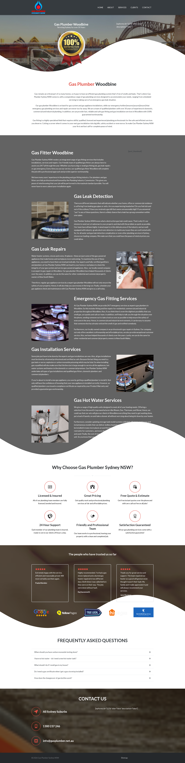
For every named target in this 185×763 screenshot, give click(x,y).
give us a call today (97, 289)
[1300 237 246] (37, 726)
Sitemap (124, 758)
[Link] (38, 7)
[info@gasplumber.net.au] (37, 740)
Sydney (146, 233)
